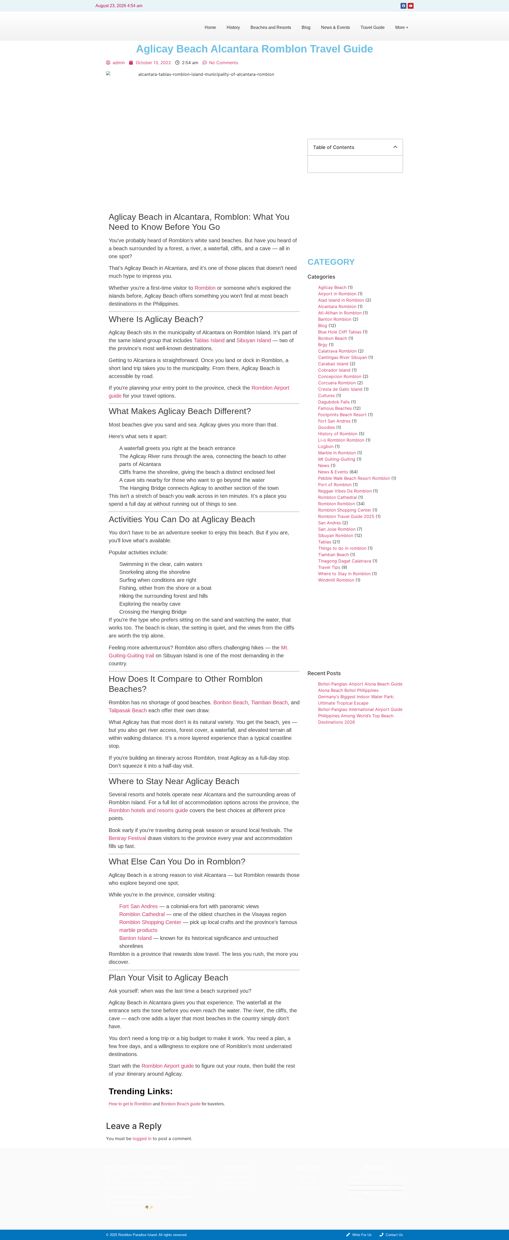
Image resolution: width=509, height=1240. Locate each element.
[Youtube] (411, 6)
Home (210, 27)
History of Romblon (337, 433)
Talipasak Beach (128, 710)
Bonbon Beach (230, 702)
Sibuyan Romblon (335, 535)
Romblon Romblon (336, 503)
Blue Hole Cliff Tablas (339, 332)
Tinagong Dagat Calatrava (344, 561)
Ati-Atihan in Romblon (340, 312)
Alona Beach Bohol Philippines (348, 690)
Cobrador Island (334, 370)
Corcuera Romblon (337, 382)
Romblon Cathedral (142, 914)
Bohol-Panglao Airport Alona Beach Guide (360, 684)
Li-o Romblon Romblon (341, 440)
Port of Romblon (335, 484)
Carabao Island (333, 363)
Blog (306, 27)
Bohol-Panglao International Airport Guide (360, 709)
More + (401, 27)
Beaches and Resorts (271, 27)
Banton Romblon (334, 319)
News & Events (335, 27)
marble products (138, 930)
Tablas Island (209, 340)
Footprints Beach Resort (342, 414)
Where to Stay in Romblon (344, 573)
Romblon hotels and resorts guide (148, 810)
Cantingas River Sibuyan (342, 357)
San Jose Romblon (337, 529)
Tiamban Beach (269, 702)
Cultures (326, 395)
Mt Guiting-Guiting (336, 459)
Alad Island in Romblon (341, 300)
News (323, 465)
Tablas (324, 541)
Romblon (205, 288)
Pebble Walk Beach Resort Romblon (354, 478)
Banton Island (135, 938)
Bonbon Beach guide (181, 1104)
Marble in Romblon (337, 452)
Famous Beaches (335, 408)
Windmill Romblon (336, 580)
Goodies (326, 427)
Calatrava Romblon (337, 351)
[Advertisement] (355, 96)
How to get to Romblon (130, 1104)
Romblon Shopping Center (150, 922)
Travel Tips (329, 567)
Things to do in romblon (342, 548)
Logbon (326, 446)
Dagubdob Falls (334, 401)
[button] (395, 147)
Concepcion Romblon (339, 376)
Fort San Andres (138, 906)
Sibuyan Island (253, 340)
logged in (142, 1138)
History (233, 27)
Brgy (322, 344)
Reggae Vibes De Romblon (345, 491)
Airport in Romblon (337, 293)
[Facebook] (403, 6)
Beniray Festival (127, 838)
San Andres (329, 522)
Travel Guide (373, 27)
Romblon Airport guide (168, 1066)
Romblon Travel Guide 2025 (346, 516)
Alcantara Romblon (337, 306)
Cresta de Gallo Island (340, 389)
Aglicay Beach (332, 287)
